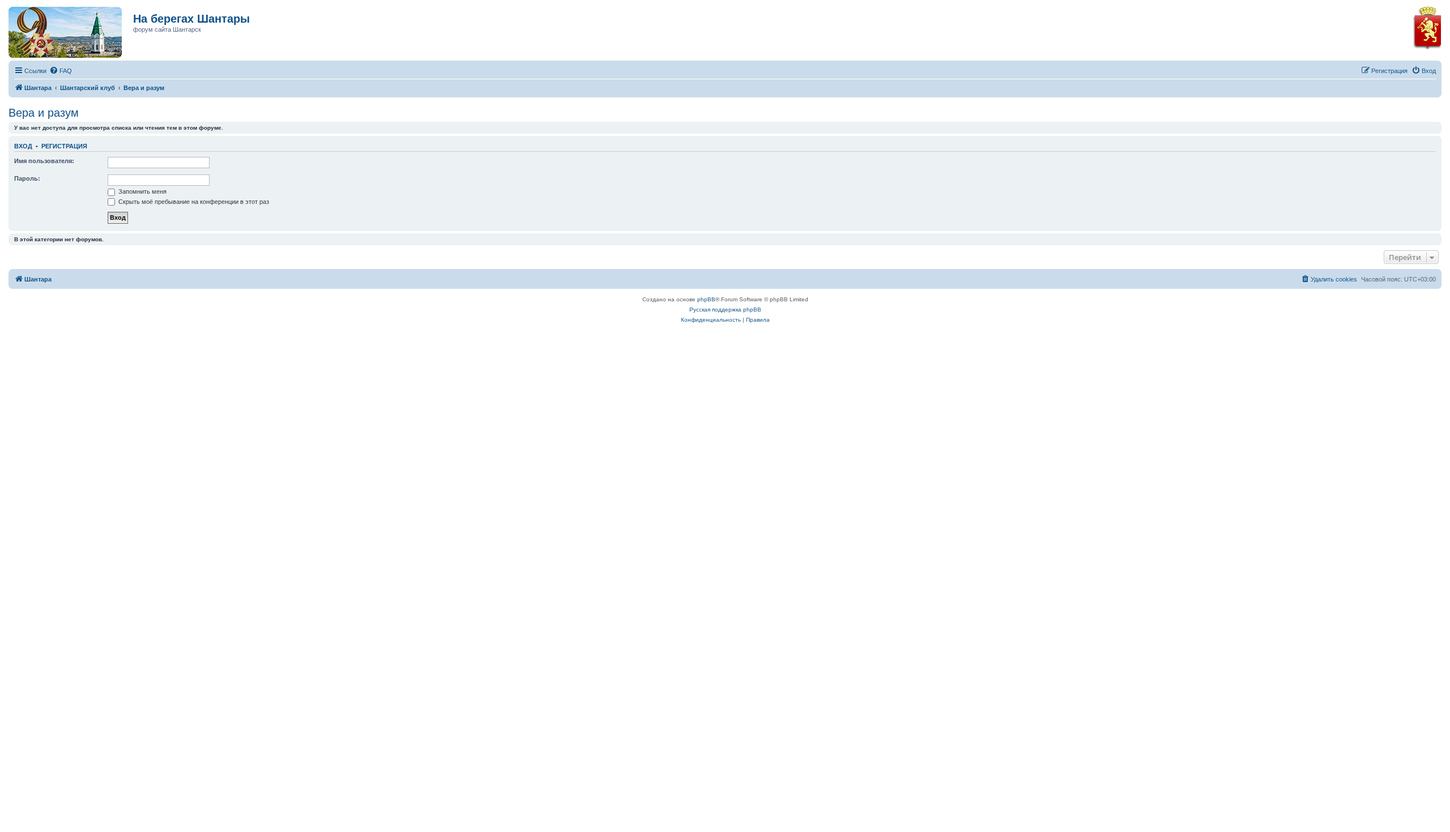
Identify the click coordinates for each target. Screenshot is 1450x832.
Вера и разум (43, 112)
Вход (23, 146)
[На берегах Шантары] (59, 29)
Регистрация (64, 146)
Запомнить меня (142, 191)
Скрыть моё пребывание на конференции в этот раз (193, 201)
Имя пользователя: (44, 160)
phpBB (706, 299)
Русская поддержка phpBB (725, 309)
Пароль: (27, 178)
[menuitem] (60, 71)
